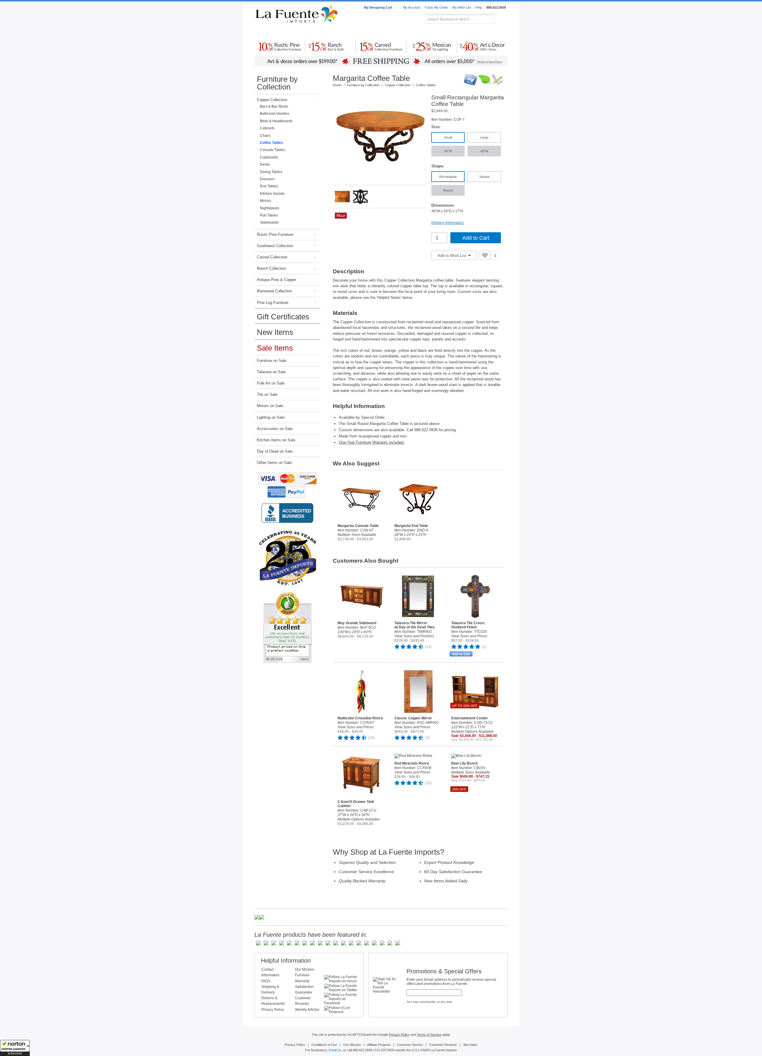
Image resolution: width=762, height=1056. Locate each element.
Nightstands (269, 208)
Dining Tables (271, 172)
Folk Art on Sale (271, 383)
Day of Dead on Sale (275, 451)
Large (484, 137)
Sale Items (493, 32)
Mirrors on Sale (270, 406)
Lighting (467, 32)
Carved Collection (272, 257)
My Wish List (461, 7)
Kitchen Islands (272, 194)
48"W (484, 151)
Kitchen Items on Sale (276, 440)
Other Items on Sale (274, 462)
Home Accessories (368, 32)
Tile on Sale (267, 394)
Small (448, 137)
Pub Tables (269, 215)
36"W (448, 151)
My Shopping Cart (378, 7)
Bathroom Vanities (274, 114)
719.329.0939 (384, 1050)
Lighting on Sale (271, 417)
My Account (411, 7)
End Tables (269, 186)
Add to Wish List (452, 255)
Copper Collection (272, 100)
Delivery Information (447, 223)
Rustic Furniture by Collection (279, 32)
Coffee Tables (271, 143)
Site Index (470, 1044)
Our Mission (304, 969)
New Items (275, 332)
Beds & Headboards (276, 121)
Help (478, 7)
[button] (15, 1048)
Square (484, 176)
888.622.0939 (496, 7)
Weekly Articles (307, 1010)
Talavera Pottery (425, 32)
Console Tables (272, 150)
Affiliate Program (379, 1044)
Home (337, 85)
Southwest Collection (275, 246)
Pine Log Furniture (272, 302)
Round (448, 190)
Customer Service (410, 1044)
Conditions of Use (324, 1044)
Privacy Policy (272, 1010)
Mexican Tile (407, 32)
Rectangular (448, 176)
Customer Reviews (443, 1044)
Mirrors (265, 201)
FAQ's (266, 981)
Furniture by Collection (277, 83)
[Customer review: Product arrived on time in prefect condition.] (287, 627)
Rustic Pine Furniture (275, 234)
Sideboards (269, 222)
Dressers (267, 179)
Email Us (335, 1050)
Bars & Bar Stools (274, 106)
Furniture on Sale (271, 360)
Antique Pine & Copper (276, 279)
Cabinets (267, 128)
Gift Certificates (283, 316)
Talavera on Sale (271, 372)
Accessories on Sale (275, 428)
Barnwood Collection (274, 291)
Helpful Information (286, 960)
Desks (265, 164)
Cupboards (269, 157)
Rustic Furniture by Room (326, 32)
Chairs (265, 136)
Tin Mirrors (446, 32)
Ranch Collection (271, 268)
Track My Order (436, 7)
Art (395, 32)
